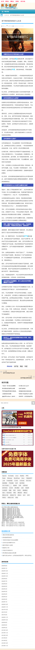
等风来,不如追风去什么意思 (26, 393)
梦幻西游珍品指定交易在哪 (9, 553)
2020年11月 (5, 617)
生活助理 (4, 490)
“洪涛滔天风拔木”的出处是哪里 (10, 540)
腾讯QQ (20, 492)
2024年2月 (4, 594)
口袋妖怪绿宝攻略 (6, 393)
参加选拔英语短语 (7, 537)
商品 (16, 59)
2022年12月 (5, 604)
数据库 (15, 485)
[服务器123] (17, 6)
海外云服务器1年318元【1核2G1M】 (15, 525)
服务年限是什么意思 (8, 545)
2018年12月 (5, 643)
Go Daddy (11, 476)
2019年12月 (5, 630)
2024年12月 (5, 571)
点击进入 (10, 520)
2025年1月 (4, 568)
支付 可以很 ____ (6, 485)
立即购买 (12, 521)
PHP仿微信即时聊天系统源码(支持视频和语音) (10, 391)
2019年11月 (5, 632)
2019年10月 (5, 635)
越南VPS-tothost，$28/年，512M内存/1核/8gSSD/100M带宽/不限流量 (10, 396)
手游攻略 (11, 483)
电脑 (10, 490)
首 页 (2, 1)
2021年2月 (4, 614)
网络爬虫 (25, 490)
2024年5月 (4, 586)
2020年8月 (4, 622)
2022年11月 (5, 607)
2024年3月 (4, 591)
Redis (3, 478)
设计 (24, 495)
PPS (27, 476)
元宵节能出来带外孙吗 (26, 378)
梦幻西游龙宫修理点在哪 (8, 388)
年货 (13, 69)
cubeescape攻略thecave (9, 542)
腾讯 (15, 492)
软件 (28, 495)
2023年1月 (4, 602)
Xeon (23, 478)
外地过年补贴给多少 (8, 550)
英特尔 (19, 495)
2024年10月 (5, 576)
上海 (3, 480)
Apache (4, 476)
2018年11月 (5, 645)
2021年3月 (4, 612)
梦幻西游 (17, 488)
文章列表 (6, 15)
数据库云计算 (6, 547)
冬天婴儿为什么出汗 (24, 386)
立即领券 (12, 518)
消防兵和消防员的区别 (8, 535)
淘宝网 (27, 488)
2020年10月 (5, 620)
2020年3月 (4, 627)
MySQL (22, 476)
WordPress (17, 478)
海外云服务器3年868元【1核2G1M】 (15, 524)
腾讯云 (12, 1)
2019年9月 (4, 638)
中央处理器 (9, 480)
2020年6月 (4, 625)
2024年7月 (4, 581)
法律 (22, 488)
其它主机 (23, 1)
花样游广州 (13, 495)
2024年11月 (5, 573)
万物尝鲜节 (29, 478)
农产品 (26, 236)
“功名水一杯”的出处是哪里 (9, 386)
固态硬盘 (4, 483)
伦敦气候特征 (22, 388)
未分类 (11, 488)
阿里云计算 (11, 497)
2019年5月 (4, 640)
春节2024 (4, 488)
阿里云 (7, 1)
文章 (20, 485)
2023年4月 (4, 596)
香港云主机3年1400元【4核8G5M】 (15, 522)
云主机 (16, 480)
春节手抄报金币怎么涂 (9, 373)
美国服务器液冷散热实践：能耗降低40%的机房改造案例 (27, 391)
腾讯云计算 (5, 495)
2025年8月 (4, 565)
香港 (16, 497)
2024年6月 (4, 583)
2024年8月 (4, 578)
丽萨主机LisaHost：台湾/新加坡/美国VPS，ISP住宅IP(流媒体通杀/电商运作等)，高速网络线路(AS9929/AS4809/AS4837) (18, 555)
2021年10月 (5, 609)
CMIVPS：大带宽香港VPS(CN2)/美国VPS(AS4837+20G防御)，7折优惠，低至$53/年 (27, 396)
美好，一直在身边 (7, 492)
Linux (16, 476)
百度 (14, 490)
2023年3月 (4, 599)
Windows (9, 478)
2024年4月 (4, 589)
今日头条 (22, 480)
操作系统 (22, 483)
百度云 (17, 1)
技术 (16, 483)
